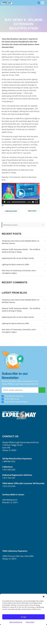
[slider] (19, 202)
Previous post (11, 211)
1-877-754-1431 (8, 478)
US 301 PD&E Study (11, 399)
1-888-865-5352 (8, 461)
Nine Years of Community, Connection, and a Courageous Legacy (19, 271)
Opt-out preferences (15, 622)
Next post (32, 211)
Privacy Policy (30, 622)
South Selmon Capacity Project (16, 402)
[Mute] (33, 202)
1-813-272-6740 (8, 486)
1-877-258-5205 (8, 469)
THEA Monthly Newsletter (14, 396)
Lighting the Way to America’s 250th (15, 264)
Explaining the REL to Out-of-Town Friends (18, 258)
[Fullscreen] (36, 202)
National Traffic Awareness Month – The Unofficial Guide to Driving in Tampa (21, 250)
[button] (43, 596)
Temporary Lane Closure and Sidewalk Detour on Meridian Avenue (20, 242)
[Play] (5, 202)
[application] (21, 193)
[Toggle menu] (42, 2)
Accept (23, 617)
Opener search (39, 3)
